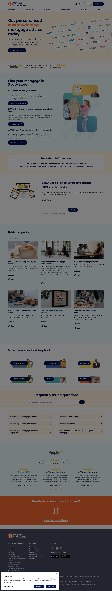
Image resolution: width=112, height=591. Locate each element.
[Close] (56, 574)
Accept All (51, 586)
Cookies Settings (8, 586)
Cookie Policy (7, 582)
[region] (30, 581)
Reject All (38, 586)
